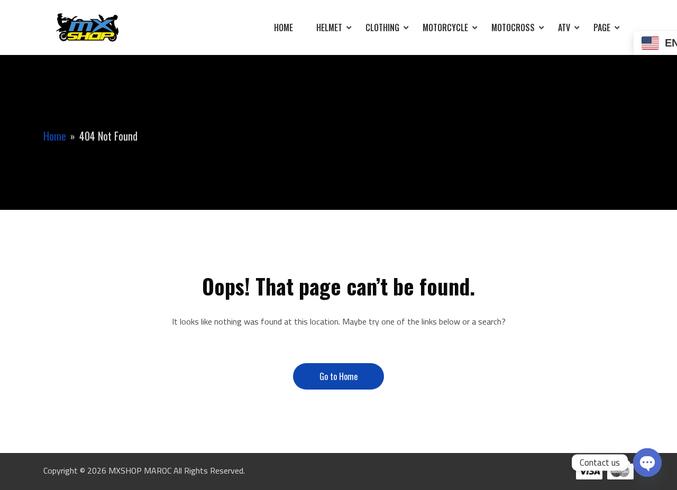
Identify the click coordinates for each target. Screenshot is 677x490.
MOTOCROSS (513, 27)
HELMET (329, 27)
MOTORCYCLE (445, 27)
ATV (564, 27)
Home (283, 27)
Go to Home (338, 376)
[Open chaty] (647, 462)
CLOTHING (382, 27)
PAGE (601, 27)
